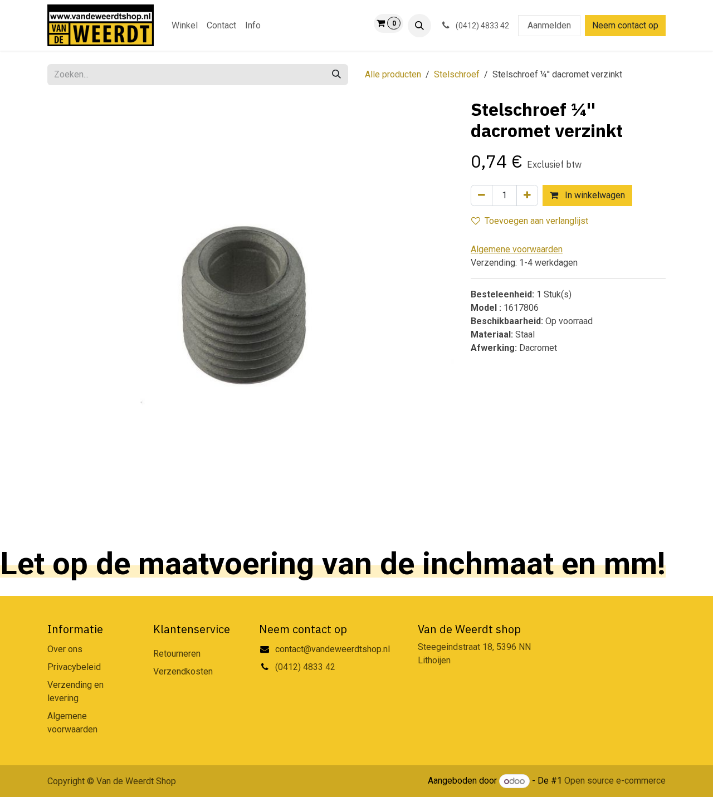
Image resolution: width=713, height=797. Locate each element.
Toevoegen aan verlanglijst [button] (536, 221)
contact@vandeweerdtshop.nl (333, 649)
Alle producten (393, 74)
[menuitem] (184, 25)
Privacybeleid (74, 667)
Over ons (64, 649)
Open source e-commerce (615, 781)
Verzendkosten (183, 671)
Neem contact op (625, 25)
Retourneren (177, 653)
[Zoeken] (336, 74)
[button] (419, 25)
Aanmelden (549, 25)
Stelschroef (457, 74)
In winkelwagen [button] (594, 195)
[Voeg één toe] (527, 195)
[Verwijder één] (481, 195)
